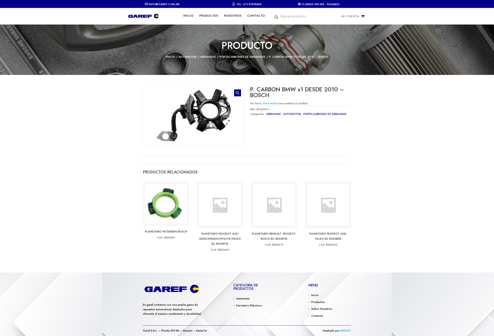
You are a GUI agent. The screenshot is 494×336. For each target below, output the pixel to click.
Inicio (170, 57)
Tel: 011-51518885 (248, 4)
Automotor (243, 298)
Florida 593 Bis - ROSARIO (320, 4)
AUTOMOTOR (187, 57)
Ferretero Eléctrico (249, 305)
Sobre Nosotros (321, 309)
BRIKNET (345, 331)
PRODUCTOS (208, 16)
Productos (318, 302)
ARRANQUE (208, 57)
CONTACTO (256, 16)
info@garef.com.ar (164, 4)
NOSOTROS (232, 16)
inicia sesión (270, 103)
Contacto (317, 316)
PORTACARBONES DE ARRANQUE (242, 57)
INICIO (188, 16)
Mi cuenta (350, 16)
